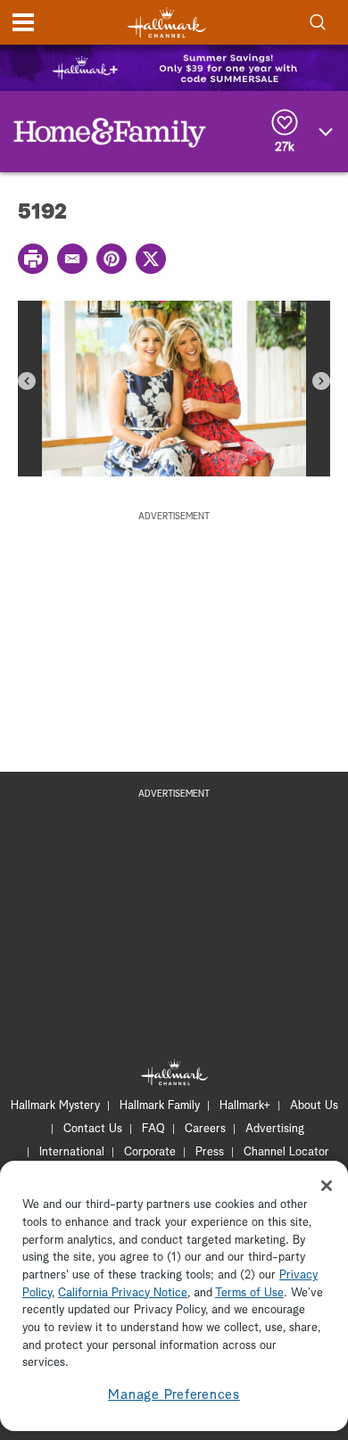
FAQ (153, 1129)
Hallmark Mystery (55, 1106)
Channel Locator (286, 1152)
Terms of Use (249, 1293)
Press (209, 1152)
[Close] (326, 1186)
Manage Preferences (174, 1395)
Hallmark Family (160, 1106)
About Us (314, 1106)
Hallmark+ (245, 1106)
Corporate (150, 1152)
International (71, 1152)
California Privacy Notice (122, 1293)
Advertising (274, 1129)
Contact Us (92, 1129)
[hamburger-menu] (23, 22)
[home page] (167, 22)
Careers (205, 1129)
